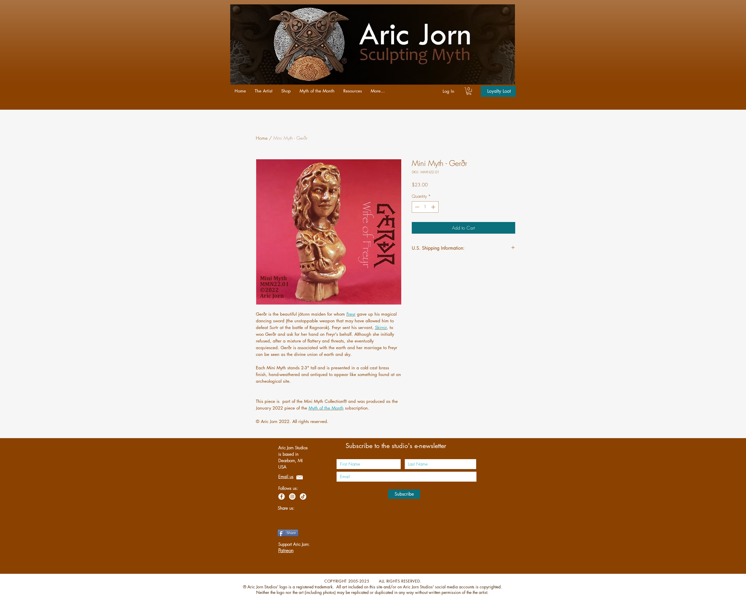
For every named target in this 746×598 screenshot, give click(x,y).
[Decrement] (416, 207)
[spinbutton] (425, 207)
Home (262, 138)
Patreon (285, 550)
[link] (469, 91)
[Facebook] (281, 496)
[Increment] (434, 207)
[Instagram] (292, 496)
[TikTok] (303, 496)
